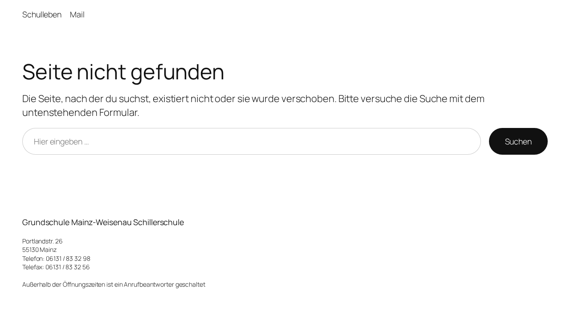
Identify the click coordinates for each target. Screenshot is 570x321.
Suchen (518, 141)
